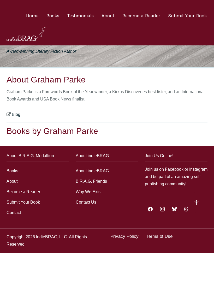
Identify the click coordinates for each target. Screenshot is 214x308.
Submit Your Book (187, 15)
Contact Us (86, 202)
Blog (16, 114)
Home (32, 15)
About (108, 15)
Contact (14, 212)
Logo (26, 34)
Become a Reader (141, 15)
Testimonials (80, 15)
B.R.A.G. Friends (91, 181)
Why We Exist (89, 191)
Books (52, 15)
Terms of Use (159, 236)
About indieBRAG (92, 171)
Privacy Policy (124, 236)
